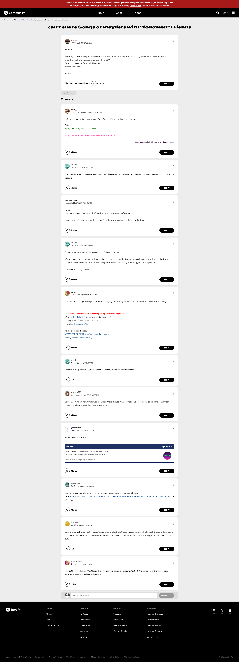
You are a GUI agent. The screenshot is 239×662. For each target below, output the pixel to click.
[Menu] (233, 12)
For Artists (84, 613)
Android (31, 20)
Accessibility (82, 657)
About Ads (70, 657)
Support (117, 613)
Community (17, 13)
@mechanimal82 (80, 324)
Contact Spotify (120, 631)
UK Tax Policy (115, 657)
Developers (85, 619)
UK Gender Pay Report (131, 657)
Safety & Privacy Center (22, 657)
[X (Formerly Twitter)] (222, 611)
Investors (84, 631)
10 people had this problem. (77, 82)
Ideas (137, 13)
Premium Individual (155, 613)
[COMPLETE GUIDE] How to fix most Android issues (87, 334)
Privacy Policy (40, 657)
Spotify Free (152, 636)
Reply (167, 83)
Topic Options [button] (68, 93)
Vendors (83, 636)
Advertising (85, 625)
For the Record (52, 625)
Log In (225, 12)
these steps (135, 5)
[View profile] (67, 41)
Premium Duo (153, 619)
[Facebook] (230, 611)
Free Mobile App (120, 625)
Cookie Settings (55, 657)
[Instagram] (214, 611)
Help (101, 13)
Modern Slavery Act (98, 657)
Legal (8, 657)
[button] (174, 41)
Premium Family (154, 625)
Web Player (118, 619)
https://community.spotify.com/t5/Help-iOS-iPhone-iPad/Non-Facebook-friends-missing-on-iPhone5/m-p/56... (118, 496)
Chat (119, 13)
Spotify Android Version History (78, 337)
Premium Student (154, 631)
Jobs (48, 619)
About (49, 613)
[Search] (218, 12)
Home (17, 20)
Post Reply (166, 595)
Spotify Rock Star (80, 317)
